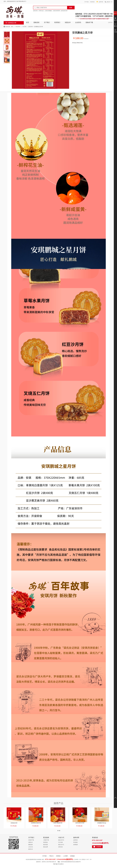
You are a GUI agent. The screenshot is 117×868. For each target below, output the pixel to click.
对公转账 (60, 842)
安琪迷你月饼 (14, 823)
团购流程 (36, 22)
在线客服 (98, 846)
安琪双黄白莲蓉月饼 (36, 823)
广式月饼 (24, 26)
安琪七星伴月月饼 (79, 823)
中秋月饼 (17, 26)
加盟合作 (68, 22)
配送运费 (45, 847)
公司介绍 (30, 847)
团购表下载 (89, 22)
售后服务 (75, 842)
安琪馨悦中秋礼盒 (101, 823)
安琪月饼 (30, 26)
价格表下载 (31, 840)
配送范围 (45, 844)
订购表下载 (46, 840)
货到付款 (60, 847)
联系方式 (30, 849)
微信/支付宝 (61, 840)
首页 (27, 22)
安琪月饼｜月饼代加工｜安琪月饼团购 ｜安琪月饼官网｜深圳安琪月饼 (50, 10)
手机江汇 (51, 856)
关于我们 (86, 1)
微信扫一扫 (109, 1)
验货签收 (45, 842)
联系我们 (92, 1)
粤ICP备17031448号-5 (58, 864)
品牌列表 (101, 1)
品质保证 (75, 840)
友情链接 (72, 856)
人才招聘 (65, 856)
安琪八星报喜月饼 (57, 823)
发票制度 (75, 844)
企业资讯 (78, 22)
